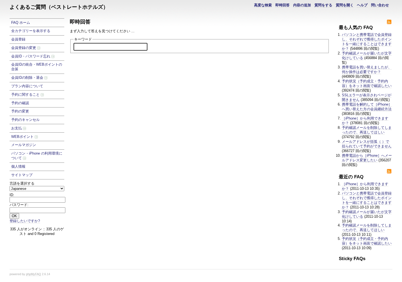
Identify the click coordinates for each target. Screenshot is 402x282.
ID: (12, 195)
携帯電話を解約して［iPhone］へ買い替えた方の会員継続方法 (367, 106)
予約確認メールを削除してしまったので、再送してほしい (367, 130)
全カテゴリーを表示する (30, 31)
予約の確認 (20, 103)
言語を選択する (22, 183)
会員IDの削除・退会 (27, 77)
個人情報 (18, 166)
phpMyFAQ (33, 274)
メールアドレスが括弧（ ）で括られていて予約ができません (367, 143)
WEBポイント (23, 137)
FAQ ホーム (20, 23)
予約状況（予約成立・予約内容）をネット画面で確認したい (367, 83)
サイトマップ (22, 175)
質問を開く (345, 5)
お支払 (17, 128)
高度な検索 (263, 5)
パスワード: (19, 205)
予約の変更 (20, 111)
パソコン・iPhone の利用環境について (36, 155)
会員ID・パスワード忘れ (31, 56)
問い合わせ (380, 5)
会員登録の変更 (24, 48)
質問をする (323, 5)
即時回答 (282, 5)
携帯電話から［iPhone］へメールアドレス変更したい (367, 157)
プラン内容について (27, 86)
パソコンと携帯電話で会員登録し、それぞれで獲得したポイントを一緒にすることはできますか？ (367, 42)
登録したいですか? (25, 221)
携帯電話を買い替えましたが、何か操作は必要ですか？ (367, 69)
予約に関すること (26, 94)
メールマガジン (23, 145)
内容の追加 (302, 5)
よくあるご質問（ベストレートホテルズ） (59, 7)
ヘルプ (362, 5)
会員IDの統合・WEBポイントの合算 (36, 66)
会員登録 (18, 39)
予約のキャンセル (25, 120)
